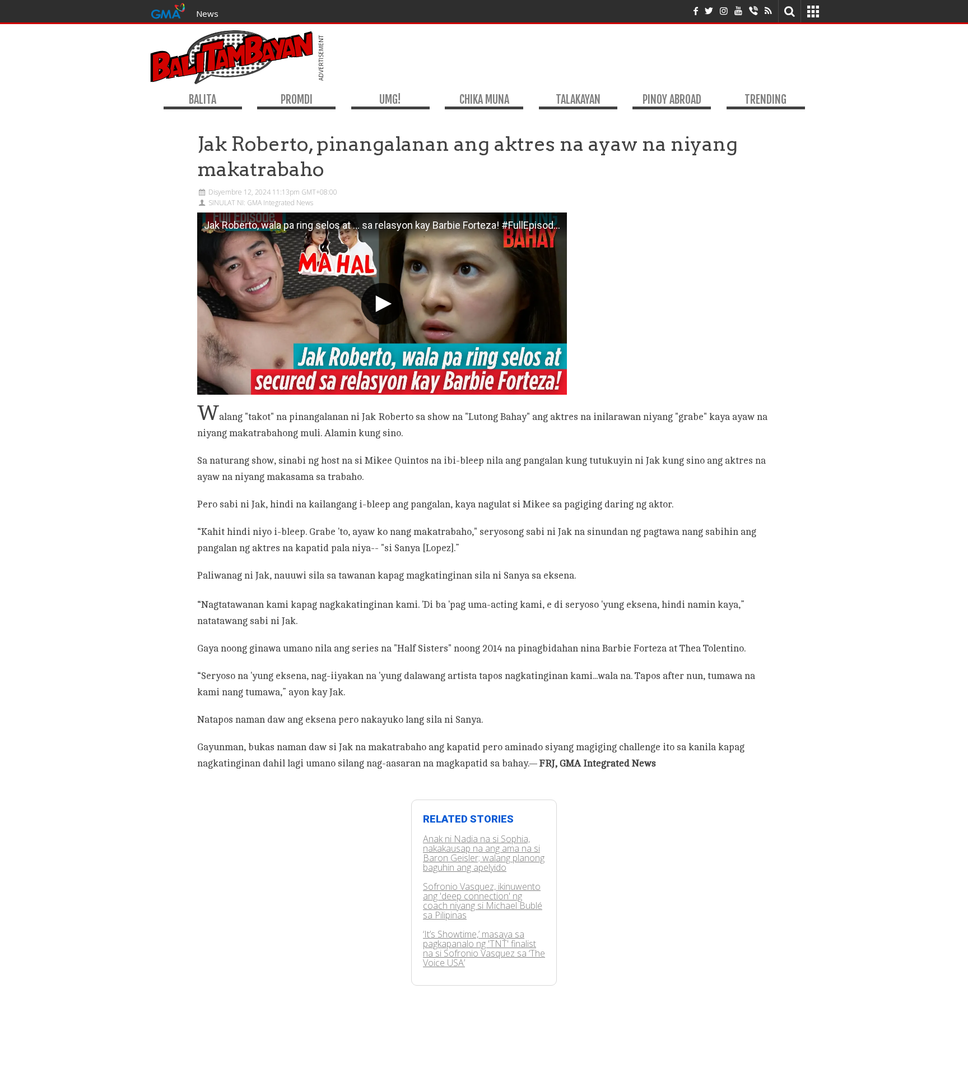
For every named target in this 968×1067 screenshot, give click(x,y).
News (207, 13)
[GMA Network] (168, 9)
